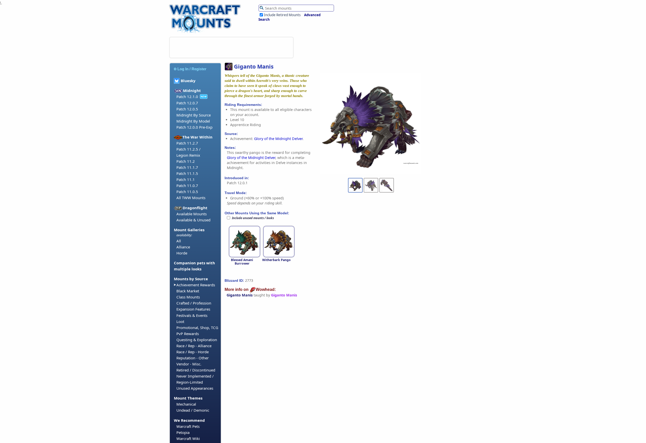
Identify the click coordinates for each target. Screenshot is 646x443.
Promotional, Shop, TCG (197, 327)
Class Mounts (188, 296)
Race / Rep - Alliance (193, 345)
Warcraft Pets (188, 426)
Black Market (187, 290)
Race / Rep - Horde (192, 351)
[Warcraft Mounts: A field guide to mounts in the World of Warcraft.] (206, 32)
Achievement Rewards (195, 284)
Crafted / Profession (193, 303)
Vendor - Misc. (188, 363)
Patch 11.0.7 (187, 185)
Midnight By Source (193, 115)
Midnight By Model (193, 121)
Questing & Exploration (196, 339)
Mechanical (186, 404)
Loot (180, 321)
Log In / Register (191, 69)
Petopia (183, 432)
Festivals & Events (191, 315)
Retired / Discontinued (195, 369)
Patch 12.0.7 (187, 102)
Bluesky (188, 80)
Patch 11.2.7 (187, 143)
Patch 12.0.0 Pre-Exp (194, 127)
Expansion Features (193, 309)
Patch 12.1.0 (187, 96)
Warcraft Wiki (188, 438)
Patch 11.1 (185, 179)
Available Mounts (191, 213)
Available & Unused (193, 219)
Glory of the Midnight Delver (278, 138)
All (178, 240)
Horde (181, 252)
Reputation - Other (192, 357)
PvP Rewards (187, 333)
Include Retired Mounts (282, 15)
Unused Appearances (194, 388)
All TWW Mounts (190, 197)
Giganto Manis (240, 295)
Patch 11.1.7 (187, 167)
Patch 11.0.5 (187, 191)
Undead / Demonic (192, 410)
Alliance (183, 246)
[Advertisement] (231, 47)
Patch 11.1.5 (187, 173)
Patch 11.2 (185, 161)
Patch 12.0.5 (187, 108)
